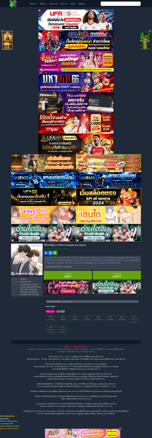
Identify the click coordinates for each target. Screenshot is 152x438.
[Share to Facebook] (46, 253)
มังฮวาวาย (53, 4)
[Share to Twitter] (50, 253)
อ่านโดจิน (30, 349)
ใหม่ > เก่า (50, 311)
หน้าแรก (33, 4)
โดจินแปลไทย (9, 416)
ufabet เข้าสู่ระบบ (6, 426)
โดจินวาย (43, 4)
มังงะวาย (64, 4)
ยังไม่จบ (23, 279)
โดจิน (2, 416)
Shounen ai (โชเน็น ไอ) (29, 292)
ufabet (16, 426)
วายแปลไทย (76, 346)
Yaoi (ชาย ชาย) (33, 294)
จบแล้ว (73, 4)
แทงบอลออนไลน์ (12, 428)
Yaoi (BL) (23, 294)
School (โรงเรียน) (30, 289)
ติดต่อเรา (82, 4)
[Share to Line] (55, 253)
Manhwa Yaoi (25, 282)
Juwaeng (68, 266)
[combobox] (121, 4)
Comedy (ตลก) (25, 284)
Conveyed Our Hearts (54, 266)
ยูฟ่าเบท (3, 428)
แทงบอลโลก (4, 418)
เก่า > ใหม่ (60, 311)
